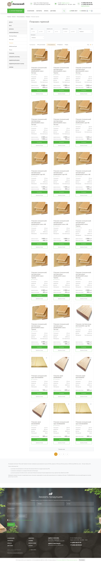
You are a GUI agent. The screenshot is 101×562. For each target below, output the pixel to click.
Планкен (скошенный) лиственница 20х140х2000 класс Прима (61, 70)
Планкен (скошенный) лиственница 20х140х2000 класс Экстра (61, 121)
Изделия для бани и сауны (16, 63)
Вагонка (11, 29)
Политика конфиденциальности (15, 552)
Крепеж (11, 67)
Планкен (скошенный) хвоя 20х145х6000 (39, 376)
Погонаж (11, 53)
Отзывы (31, 540)
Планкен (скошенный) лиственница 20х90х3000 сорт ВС (39, 172)
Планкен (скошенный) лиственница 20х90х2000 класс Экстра (61, 326)
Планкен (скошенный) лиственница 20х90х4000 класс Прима (83, 223)
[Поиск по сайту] (64, 11)
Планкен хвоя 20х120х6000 (36, 423)
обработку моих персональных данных (24, 520)
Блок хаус (11, 39)
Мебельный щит (13, 46)
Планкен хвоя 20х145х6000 (80, 376)
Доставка (53, 10)
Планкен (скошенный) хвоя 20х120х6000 (83, 423)
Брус (10, 25)
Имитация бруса (13, 36)
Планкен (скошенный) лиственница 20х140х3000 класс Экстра (39, 121)
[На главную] (15, 3)
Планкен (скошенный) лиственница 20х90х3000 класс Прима (39, 275)
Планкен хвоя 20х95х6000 (58, 376)
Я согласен (82, 560)
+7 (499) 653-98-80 (87, 4)
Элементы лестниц (14, 56)
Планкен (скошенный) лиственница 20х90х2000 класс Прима (61, 275)
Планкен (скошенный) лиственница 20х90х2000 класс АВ (61, 222)
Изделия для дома (14, 60)
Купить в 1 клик (39, 93)
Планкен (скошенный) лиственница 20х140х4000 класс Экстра (83, 70)
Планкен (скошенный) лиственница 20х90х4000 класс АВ (83, 172)
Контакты (39, 10)
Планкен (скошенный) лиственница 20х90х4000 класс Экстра (83, 275)
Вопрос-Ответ (32, 543)
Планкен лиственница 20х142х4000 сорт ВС (83, 325)
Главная (9, 16)
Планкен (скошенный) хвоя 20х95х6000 (61, 423)
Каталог (14, 16)
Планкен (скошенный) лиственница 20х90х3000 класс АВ (39, 222)
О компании (30, 10)
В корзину (39, 90)
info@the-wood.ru (65, 2)
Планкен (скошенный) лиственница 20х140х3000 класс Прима (39, 326)
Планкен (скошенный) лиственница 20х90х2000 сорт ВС (61, 172)
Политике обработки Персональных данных (67, 560)
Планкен (28, 16)
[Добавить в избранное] (46, 50)
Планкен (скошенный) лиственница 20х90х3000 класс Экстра (39, 70)
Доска (11, 22)
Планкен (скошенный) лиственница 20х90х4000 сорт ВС (83, 121)
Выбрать (82, 31)
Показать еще (61, 449)
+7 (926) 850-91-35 (86, 2)
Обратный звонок (85, 6)
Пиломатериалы (21, 16)
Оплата (46, 10)
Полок (10, 49)
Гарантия (31, 538)
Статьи (31, 545)
